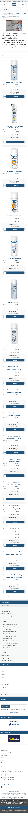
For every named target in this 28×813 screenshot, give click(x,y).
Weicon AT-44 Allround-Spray (14, 171)
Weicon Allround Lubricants (9, 626)
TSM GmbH (4, 687)
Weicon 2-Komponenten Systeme (10, 624)
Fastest (3, 674)
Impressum (4, 760)
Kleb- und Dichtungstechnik (9, 616)
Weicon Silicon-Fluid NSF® (14, 485)
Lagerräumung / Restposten (8, 658)
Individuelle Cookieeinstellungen (20, 810)
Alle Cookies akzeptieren (14, 807)
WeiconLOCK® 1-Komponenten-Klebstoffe (12, 650)
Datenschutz (4, 755)
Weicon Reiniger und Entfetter (9, 636)
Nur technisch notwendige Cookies (7, 811)
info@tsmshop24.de (8, 775)
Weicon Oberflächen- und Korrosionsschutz (13, 633)
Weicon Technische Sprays (9, 645)
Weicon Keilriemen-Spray (14, 369)
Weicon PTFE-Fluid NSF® (14, 438)
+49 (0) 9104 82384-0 (8, 780)
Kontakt (3, 762)
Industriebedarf (5, 605)
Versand (17, 93)
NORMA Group (5, 681)
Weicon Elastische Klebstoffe (9, 631)
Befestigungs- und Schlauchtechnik (10, 609)
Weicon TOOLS (6, 647)
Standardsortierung (6, 55)
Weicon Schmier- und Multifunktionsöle (11, 643)
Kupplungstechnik (6, 655)
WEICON (5, 621)
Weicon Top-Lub (14, 531)
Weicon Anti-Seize (7, 629)
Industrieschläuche (6, 613)
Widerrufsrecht (4, 750)
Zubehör (5, 652)
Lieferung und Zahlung (7, 753)
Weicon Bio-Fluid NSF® (14, 302)
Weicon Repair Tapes (7, 638)
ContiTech (4, 671)
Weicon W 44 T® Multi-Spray (14, 577)
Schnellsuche (5, 706)
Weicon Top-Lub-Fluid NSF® (14, 554)
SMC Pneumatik (5, 684)
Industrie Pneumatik (6, 611)
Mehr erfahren (19, 803)
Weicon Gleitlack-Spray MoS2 (14, 346)
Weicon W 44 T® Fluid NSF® (14, 82)
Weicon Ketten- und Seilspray (14, 392)
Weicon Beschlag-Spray (14, 258)
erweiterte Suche (14, 712)
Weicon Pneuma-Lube (14, 415)
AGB (2, 757)
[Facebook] (2, 787)
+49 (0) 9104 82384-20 (9, 777)
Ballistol (4, 619)
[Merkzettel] (5, 96)
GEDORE (4, 677)
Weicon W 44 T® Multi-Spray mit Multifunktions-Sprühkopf (14, 127)
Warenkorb (15, 96)
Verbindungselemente (7, 660)
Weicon (16, 84)
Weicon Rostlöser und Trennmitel (10, 640)
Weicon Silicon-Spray (14, 508)
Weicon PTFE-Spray (14, 461)
